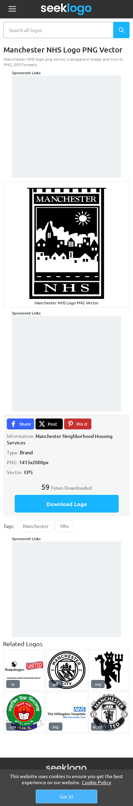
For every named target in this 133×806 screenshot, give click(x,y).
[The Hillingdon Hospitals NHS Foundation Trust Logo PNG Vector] (66, 712)
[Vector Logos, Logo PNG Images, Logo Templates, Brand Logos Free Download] (66, 9)
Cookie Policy (96, 782)
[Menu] (12, 9)
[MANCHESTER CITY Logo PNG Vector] (66, 670)
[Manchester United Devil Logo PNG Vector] (109, 670)
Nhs (64, 526)
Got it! (66, 796)
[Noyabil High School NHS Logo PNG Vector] (24, 712)
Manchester (36, 526)
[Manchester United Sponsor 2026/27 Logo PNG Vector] (24, 670)
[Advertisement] (66, 118)
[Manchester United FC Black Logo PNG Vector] (109, 712)
